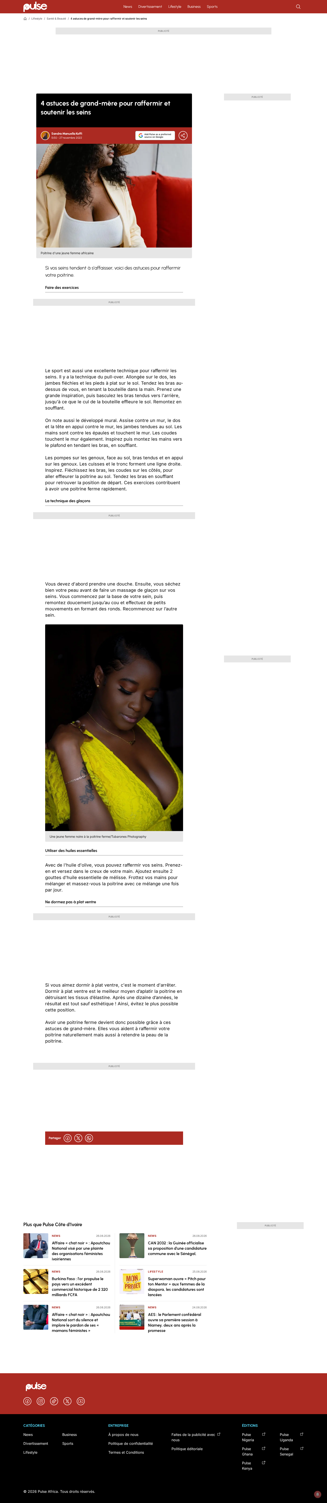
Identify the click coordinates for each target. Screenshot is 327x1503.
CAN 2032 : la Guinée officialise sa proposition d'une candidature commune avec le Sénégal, (177, 1248)
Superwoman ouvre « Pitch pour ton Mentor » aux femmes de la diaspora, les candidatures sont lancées (177, 1286)
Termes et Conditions (126, 1452)
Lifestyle (174, 6)
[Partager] (183, 135)
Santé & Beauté (56, 18)
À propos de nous (123, 1434)
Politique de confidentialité (130, 1443)
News (127, 6)
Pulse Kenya (247, 1466)
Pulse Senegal (286, 1451)
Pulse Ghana (247, 1451)
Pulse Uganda (286, 1437)
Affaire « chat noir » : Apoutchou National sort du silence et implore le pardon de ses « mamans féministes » (81, 1322)
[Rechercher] (299, 7)
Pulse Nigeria (248, 1437)
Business (194, 6)
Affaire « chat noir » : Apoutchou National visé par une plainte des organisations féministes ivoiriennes (81, 1251)
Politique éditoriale (187, 1449)
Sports (212, 6)
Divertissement (150, 6)
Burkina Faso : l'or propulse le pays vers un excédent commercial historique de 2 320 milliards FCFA (80, 1286)
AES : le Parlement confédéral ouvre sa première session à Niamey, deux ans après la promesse (174, 1322)
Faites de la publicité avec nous (193, 1437)
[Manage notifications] (317, 1494)
